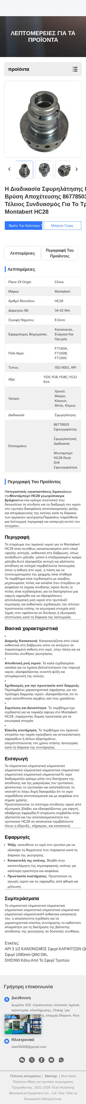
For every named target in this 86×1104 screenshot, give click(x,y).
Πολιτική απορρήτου (25, 1076)
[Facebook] (41, 1061)
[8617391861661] (61, 1061)
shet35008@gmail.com (28, 1047)
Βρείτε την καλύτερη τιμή (28, 225)
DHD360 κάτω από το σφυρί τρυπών (37, 960)
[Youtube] (51, 1061)
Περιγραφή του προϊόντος (60, 253)
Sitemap (51, 1076)
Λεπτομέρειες (22, 253)
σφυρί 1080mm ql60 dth (26, 955)
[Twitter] (31, 1061)
